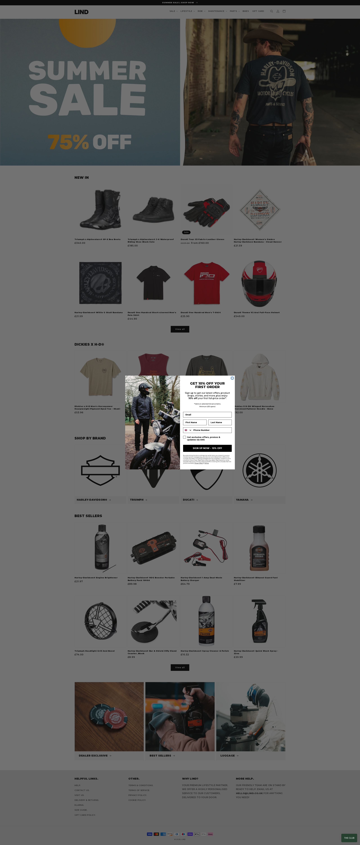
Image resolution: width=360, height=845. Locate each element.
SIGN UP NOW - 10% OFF (207, 448)
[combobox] (187, 430)
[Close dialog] (232, 378)
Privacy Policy (198, 463)
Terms (207, 463)
